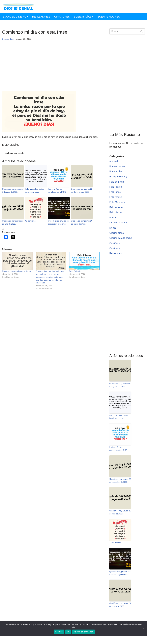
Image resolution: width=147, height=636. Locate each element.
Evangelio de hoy (15, 16)
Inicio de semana (118, 222)
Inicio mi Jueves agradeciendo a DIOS (57, 190)
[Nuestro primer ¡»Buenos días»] (17, 261)
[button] (92, 16)
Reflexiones (41, 16)
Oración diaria (116, 233)
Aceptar (58, 632)
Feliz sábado (116, 207)
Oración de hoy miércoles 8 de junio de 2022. (12, 190)
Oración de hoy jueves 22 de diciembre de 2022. (81, 190)
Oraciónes (114, 243)
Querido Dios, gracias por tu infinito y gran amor (58, 222)
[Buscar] (141, 31)
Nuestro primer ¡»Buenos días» (16, 271)
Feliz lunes (115, 192)
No (68, 632)
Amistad (113, 161)
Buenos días (7, 39)
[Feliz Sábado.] (84, 261)
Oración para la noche (120, 238)
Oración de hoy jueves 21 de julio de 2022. (12, 222)
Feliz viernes (115, 212)
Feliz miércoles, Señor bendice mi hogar (34, 190)
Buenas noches (108, 16)
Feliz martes (115, 197)
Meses (112, 228)
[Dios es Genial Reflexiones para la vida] (18, 7)
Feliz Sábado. (75, 271)
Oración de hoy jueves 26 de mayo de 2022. (81, 222)
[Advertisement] (51, 70)
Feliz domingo (116, 182)
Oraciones (62, 16)
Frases (112, 217)
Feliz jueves (115, 187)
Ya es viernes (30, 221)
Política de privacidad (83, 632)
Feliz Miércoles (117, 202)
